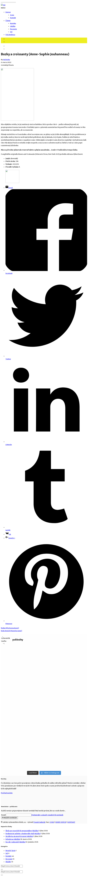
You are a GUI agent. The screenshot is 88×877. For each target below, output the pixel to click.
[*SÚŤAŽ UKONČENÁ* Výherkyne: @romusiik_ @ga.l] (15, 741)
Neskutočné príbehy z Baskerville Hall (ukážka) (23, 834)
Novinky (13, 23)
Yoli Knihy (6, 60)
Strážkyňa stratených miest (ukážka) (19, 836)
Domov (8, 12)
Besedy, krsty (11, 851)
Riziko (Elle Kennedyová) (10, 628)
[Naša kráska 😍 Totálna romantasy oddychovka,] (44, 720)
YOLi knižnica (10, 35)
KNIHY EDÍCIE (60, 822)
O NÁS (52, 822)
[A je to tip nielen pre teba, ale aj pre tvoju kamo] (73, 654)
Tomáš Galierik (39, 822)
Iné (11, 32)
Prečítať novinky (6, 793)
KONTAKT (71, 822)
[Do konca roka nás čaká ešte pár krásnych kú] (44, 679)
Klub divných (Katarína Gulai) (11, 631)
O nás (12, 15)
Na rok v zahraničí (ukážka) (16, 842)
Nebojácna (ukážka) (13, 839)
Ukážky (12, 26)
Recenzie (13, 29)
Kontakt (13, 18)
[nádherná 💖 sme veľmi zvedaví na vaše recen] (73, 716)
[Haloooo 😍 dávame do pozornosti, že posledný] (15, 678)
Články (8, 21)
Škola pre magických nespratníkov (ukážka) (22, 831)
